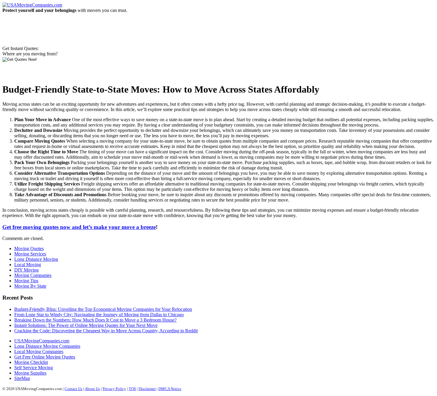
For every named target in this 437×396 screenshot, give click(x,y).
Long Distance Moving (36, 259)
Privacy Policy (114, 388)
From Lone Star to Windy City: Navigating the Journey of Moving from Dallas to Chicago (99, 314)
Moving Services (30, 253)
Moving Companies (32, 275)
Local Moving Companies (38, 351)
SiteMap (22, 378)
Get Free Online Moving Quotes (44, 356)
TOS (132, 388)
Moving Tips (26, 280)
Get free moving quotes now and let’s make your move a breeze (79, 227)
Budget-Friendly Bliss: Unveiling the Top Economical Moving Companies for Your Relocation (103, 309)
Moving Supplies (30, 372)
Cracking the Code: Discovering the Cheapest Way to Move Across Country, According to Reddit (106, 330)
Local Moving (27, 264)
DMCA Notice (169, 388)
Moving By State (30, 286)
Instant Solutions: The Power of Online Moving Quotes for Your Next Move (86, 325)
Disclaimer (147, 388)
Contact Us (73, 388)
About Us (92, 388)
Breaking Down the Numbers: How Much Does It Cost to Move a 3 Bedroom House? (95, 319)
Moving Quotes (29, 248)
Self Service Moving (33, 367)
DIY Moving (26, 269)
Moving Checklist (31, 362)
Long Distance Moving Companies (47, 346)
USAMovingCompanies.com (41, 340)
